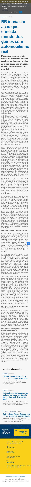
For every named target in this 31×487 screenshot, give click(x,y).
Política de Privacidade (7, 5)
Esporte (6, 373)
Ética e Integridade (21, 476)
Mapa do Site (8, 476)
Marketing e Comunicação (10, 411)
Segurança (14, 476)
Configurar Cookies (13, 12)
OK (20, 12)
